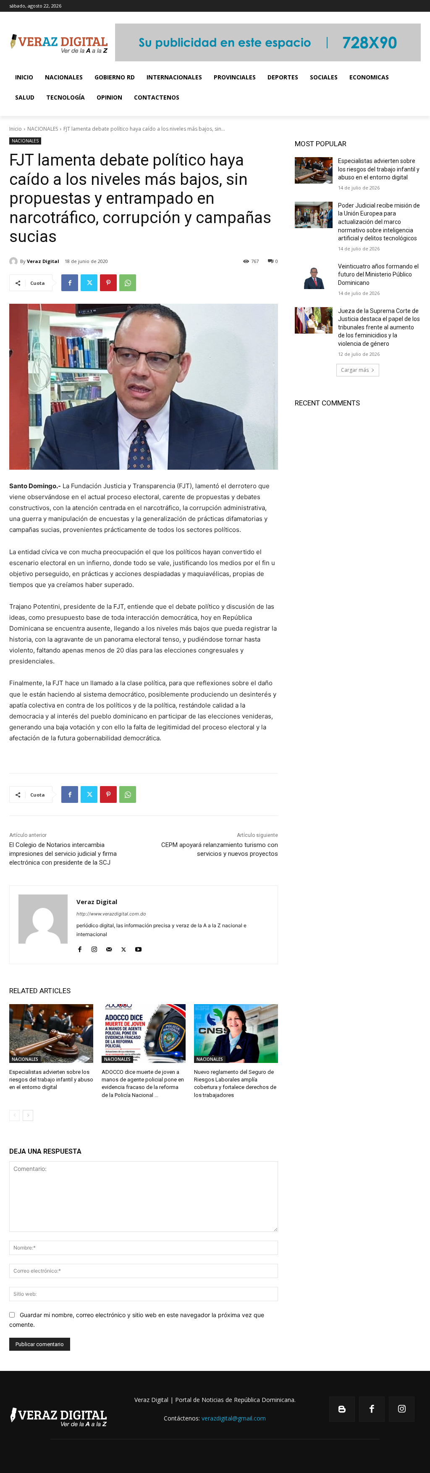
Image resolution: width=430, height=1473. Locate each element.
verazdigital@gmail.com (234, 1418)
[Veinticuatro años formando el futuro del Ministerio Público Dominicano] (314, 276)
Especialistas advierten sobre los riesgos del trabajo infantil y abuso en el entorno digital (51, 1079)
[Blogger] (342, 1409)
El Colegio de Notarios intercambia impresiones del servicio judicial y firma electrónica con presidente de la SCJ (63, 853)
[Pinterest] (108, 282)
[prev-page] (14, 1115)
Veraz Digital (43, 261)
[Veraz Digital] (14, 261)
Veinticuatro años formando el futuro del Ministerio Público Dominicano (378, 274)
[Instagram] (94, 947)
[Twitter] (89, 282)
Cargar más (355, 370)
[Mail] (109, 947)
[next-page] (28, 1115)
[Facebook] (69, 282)
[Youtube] (138, 947)
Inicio (15, 128)
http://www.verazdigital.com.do (111, 914)
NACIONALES (42, 128)
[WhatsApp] (127, 282)
